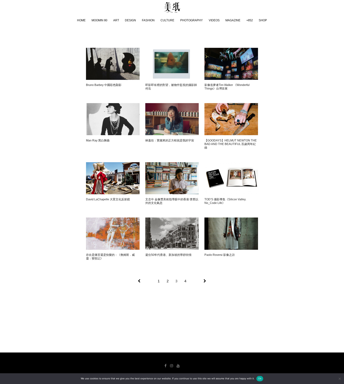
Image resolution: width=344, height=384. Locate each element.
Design (130, 20)
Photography (191, 20)
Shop (263, 20)
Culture (167, 20)
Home (81, 20)
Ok (259, 378)
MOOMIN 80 (99, 20)
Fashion (148, 20)
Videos (214, 20)
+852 (249, 20)
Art (116, 20)
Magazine (232, 20)
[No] (339, 378)
